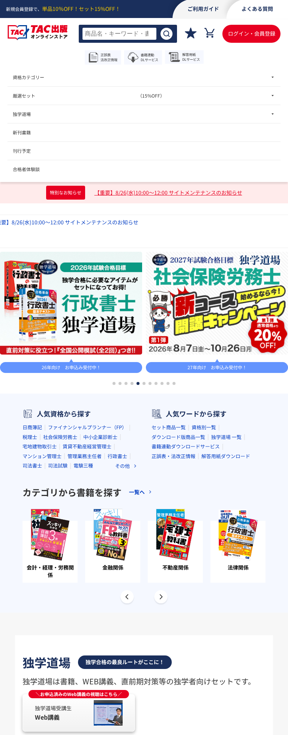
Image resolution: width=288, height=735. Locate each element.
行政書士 (117, 456)
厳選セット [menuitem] (89, 95)
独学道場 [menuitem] (22, 114)
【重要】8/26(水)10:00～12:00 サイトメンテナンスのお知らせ (168, 192)
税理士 (29, 436)
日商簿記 (32, 427)
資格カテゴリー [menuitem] (28, 77)
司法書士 (32, 465)
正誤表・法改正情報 (173, 456)
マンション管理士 (42, 456)
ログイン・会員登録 (251, 33)
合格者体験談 (26, 169)
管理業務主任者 (85, 456)
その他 (122, 465)
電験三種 (83, 465)
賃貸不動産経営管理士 (87, 446)
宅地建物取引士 (39, 446)
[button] (114, 383)
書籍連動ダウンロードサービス (186, 446)
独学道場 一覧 (226, 436)
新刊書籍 (22, 132)
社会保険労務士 (60, 436)
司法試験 (58, 465)
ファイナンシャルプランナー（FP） (87, 427)
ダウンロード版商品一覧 (178, 436)
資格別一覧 (204, 427)
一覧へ (137, 492)
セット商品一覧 (169, 427)
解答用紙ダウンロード (225, 456)
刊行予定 (22, 150)
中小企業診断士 (100, 436)
